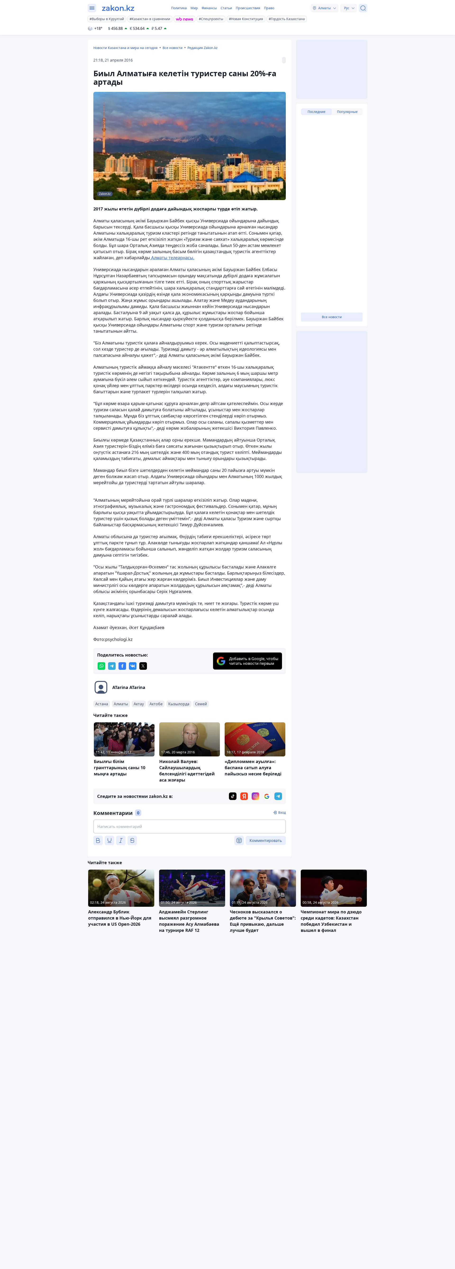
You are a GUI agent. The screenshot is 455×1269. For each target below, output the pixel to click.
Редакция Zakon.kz (202, 47)
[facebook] (122, 666)
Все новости (172, 47)
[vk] (132, 666)
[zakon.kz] (118, 8)
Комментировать (266, 840)
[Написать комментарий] (189, 826)
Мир (194, 8)
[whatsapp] (101, 666)
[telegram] (112, 666)
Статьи (226, 8)
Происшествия (248, 8)
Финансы (209, 8)
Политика (179, 8)
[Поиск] (363, 8)
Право (269, 8)
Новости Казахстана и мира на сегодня (125, 47)
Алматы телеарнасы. (172, 257)
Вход (282, 812)
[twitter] (143, 666)
